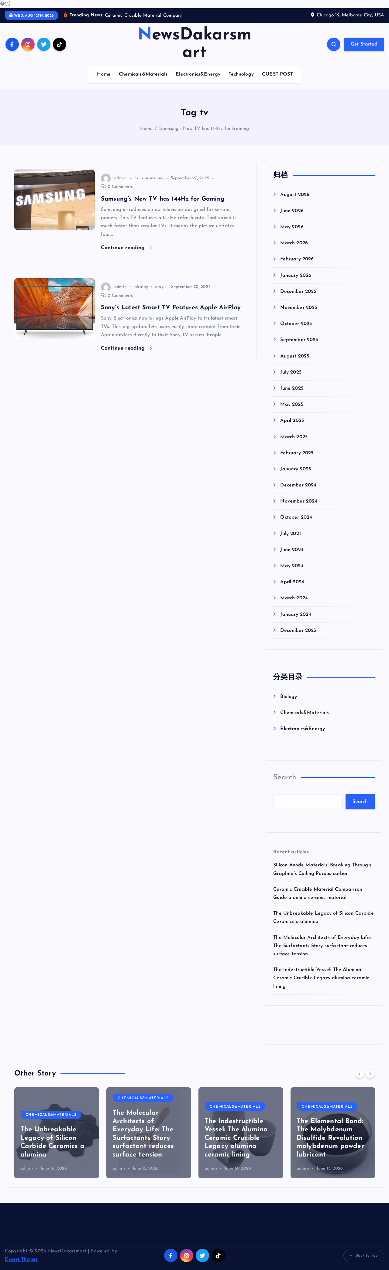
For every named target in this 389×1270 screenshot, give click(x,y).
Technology (241, 74)
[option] (56, 1132)
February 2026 (297, 259)
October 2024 (296, 517)
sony (159, 287)
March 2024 (294, 598)
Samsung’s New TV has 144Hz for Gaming (204, 129)
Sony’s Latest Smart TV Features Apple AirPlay (171, 308)
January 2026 (295, 275)
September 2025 (299, 340)
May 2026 (291, 227)
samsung (154, 178)
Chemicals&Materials (143, 74)
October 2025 (296, 324)
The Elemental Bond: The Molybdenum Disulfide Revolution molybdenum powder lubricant (330, 1138)
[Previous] (359, 1073)
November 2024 (298, 501)
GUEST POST (277, 74)
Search (284, 777)
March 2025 (294, 437)
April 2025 (292, 420)
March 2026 (294, 243)
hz (136, 178)
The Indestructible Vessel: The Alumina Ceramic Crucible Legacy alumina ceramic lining (321, 978)
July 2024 (290, 533)
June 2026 (291, 210)
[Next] (370, 1073)
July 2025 (290, 372)
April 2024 (292, 582)
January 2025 (295, 469)
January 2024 (295, 614)
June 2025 (291, 388)
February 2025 (296, 453)
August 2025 (294, 356)
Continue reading (124, 247)
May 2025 (291, 404)
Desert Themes (21, 1259)
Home (104, 74)
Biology (288, 696)
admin (120, 178)
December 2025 (298, 291)
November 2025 (298, 308)
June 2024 (291, 549)
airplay (141, 287)
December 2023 (298, 630)
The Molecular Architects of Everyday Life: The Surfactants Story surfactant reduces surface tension (322, 946)
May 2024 (291, 566)
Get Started (364, 44)
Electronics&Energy (198, 74)
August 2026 (294, 194)
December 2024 (298, 485)
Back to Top (367, 1256)
